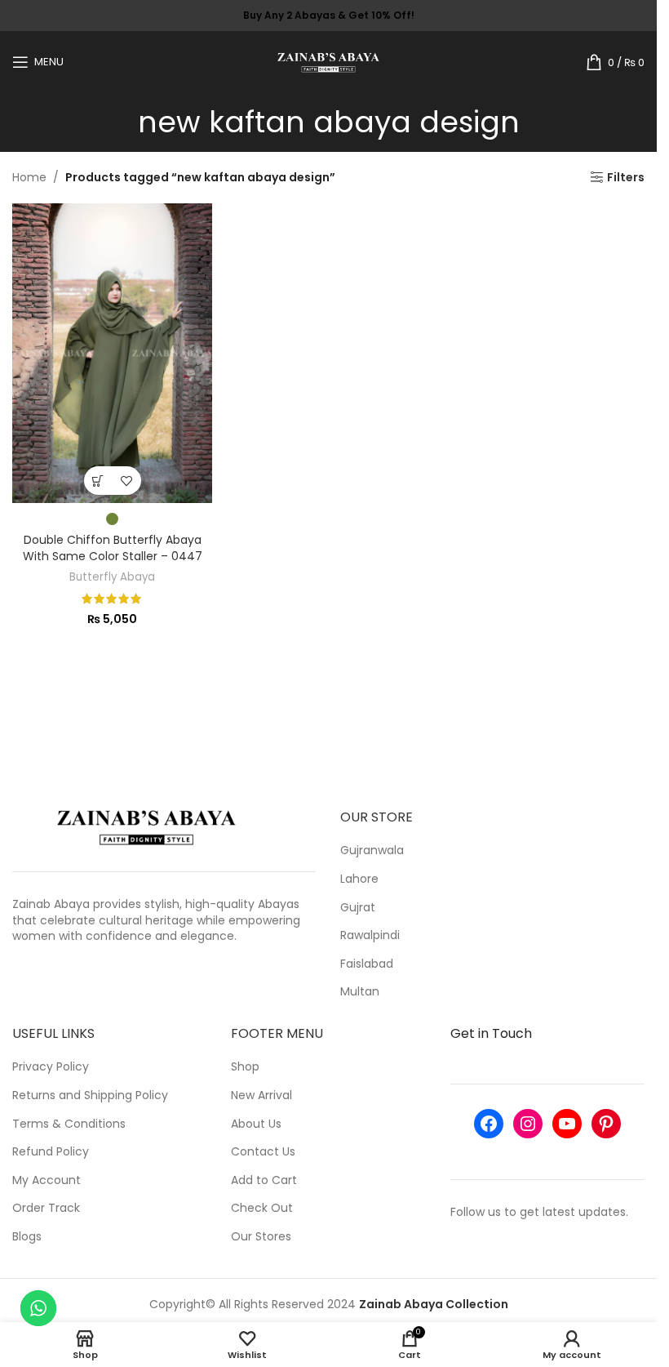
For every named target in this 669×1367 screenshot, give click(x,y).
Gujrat (357, 907)
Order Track (46, 1208)
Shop (245, 1067)
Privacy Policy (50, 1067)
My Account (46, 1180)
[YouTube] (567, 1123)
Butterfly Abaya (112, 577)
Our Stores (261, 1237)
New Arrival (261, 1095)
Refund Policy (50, 1152)
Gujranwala (372, 850)
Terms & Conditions (69, 1124)
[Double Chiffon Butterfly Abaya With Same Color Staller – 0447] (112, 353)
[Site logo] (328, 60)
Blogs (27, 1237)
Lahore (359, 879)
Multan (359, 992)
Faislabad (366, 964)
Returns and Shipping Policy (90, 1095)
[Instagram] (528, 1123)
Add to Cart (264, 1180)
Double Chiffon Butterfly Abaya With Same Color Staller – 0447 (112, 548)
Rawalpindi (370, 935)
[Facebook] (488, 1123)
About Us (256, 1124)
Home (29, 177)
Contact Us (263, 1152)
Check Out (262, 1208)
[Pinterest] (606, 1123)
